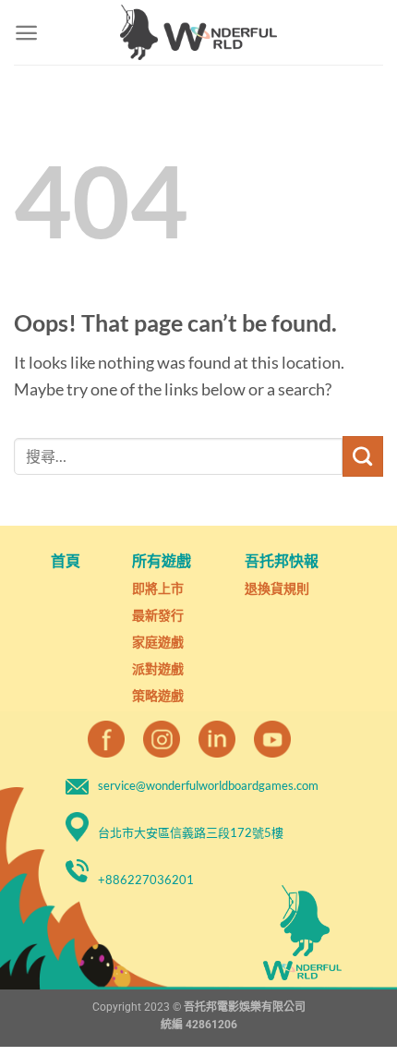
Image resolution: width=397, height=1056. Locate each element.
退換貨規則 (277, 588)
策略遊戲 (158, 695)
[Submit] (363, 456)
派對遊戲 (158, 668)
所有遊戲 (161, 560)
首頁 (65, 560)
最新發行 (158, 615)
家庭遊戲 (158, 641)
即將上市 (158, 588)
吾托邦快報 (282, 560)
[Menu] (26, 32)
